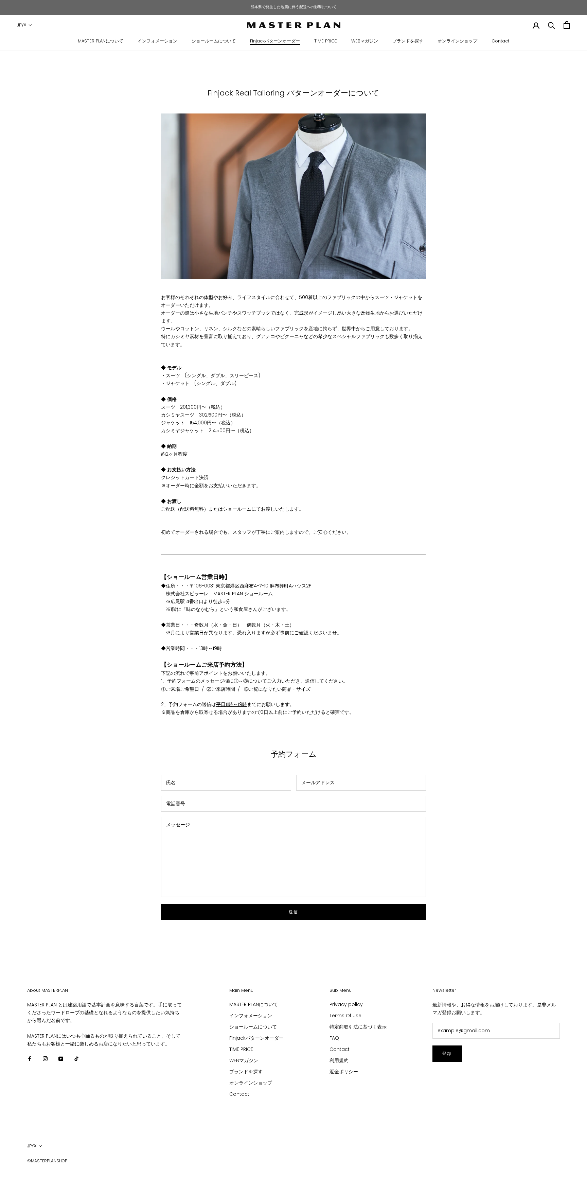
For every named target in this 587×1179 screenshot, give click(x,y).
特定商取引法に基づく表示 (358, 1026)
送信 (294, 912)
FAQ (334, 1038)
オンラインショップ (457, 41)
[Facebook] (29, 1058)
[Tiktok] (76, 1058)
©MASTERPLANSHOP (47, 1161)
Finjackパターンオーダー (275, 41)
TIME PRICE (325, 41)
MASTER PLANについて (100, 41)
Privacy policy (346, 1004)
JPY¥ (21, 25)
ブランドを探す (407, 41)
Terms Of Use (345, 1015)
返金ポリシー (344, 1071)
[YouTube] (60, 1058)
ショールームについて (214, 41)
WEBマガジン (364, 41)
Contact (500, 41)
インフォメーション (157, 41)
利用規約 (339, 1060)
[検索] (551, 25)
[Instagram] (45, 1058)
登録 (447, 1053)
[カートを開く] (567, 25)
